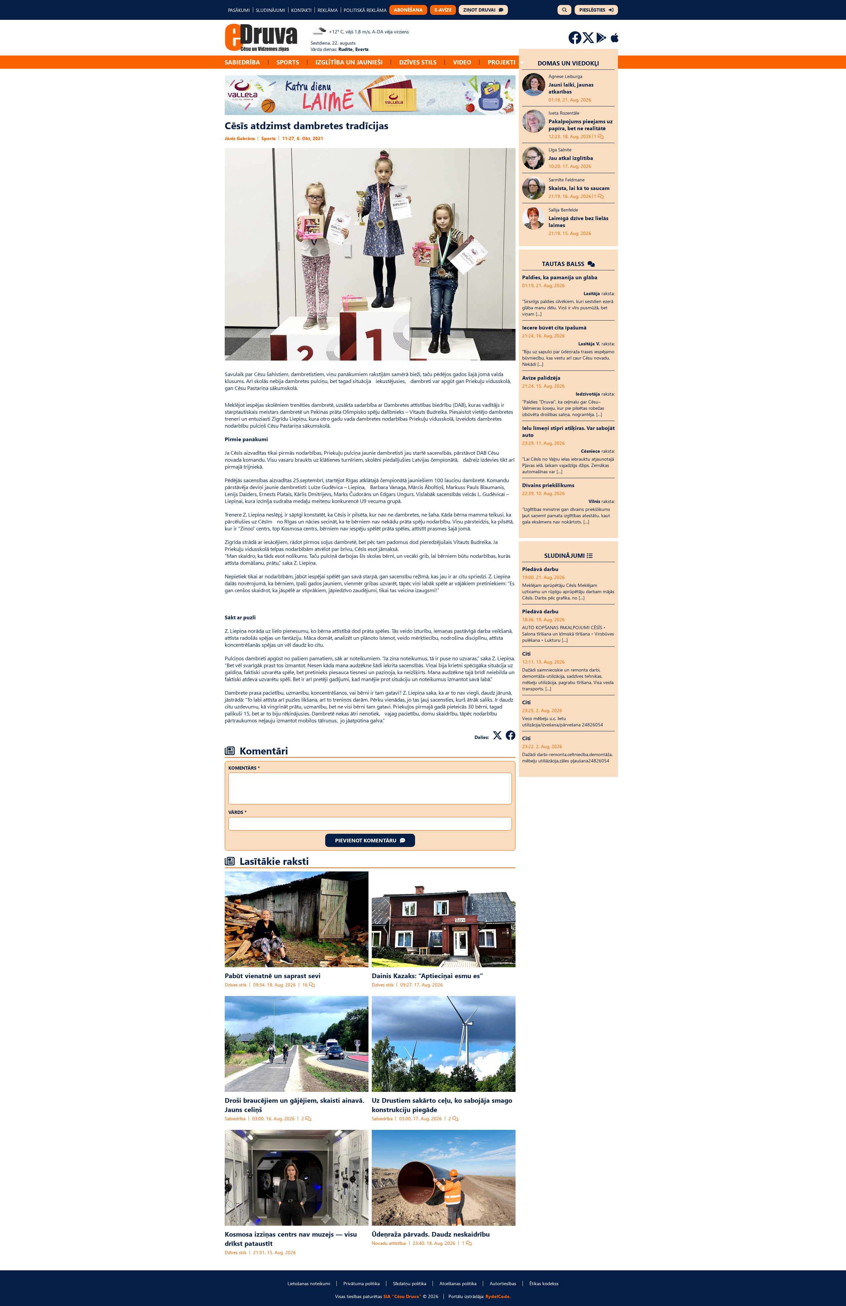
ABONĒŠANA (408, 10)
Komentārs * (244, 768)
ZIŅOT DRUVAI (479, 10)
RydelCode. (498, 1296)
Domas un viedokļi (568, 63)
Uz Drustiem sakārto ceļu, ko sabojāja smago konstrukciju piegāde (442, 1104)
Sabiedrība (242, 62)
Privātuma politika (361, 1283)
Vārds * (237, 812)
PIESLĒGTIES (592, 10)
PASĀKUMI (239, 10)
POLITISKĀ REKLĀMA (365, 10)
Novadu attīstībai (389, 1243)
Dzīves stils (418, 62)
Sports (288, 62)
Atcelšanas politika (458, 1283)
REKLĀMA (328, 10)
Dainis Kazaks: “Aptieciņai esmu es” (427, 975)
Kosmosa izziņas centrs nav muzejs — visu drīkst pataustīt (291, 1238)
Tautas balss (564, 263)
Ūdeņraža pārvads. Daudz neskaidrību (431, 1233)
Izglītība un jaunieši (349, 62)
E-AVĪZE (443, 10)
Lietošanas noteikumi (309, 1283)
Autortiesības (503, 1283)
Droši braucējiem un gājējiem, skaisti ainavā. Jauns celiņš (294, 1104)
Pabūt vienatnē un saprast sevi (273, 975)
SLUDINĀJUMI (270, 10)
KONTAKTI (301, 10)
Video (462, 62)
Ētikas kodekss (543, 1283)
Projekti (502, 62)
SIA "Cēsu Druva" (402, 1296)
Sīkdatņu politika (409, 1283)
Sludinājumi (564, 555)
